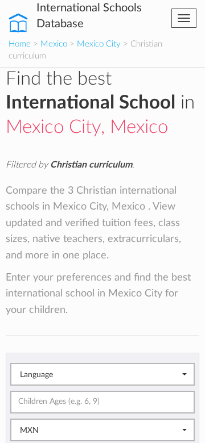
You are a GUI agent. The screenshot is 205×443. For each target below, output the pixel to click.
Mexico (53, 44)
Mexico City (99, 44)
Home (20, 44)
